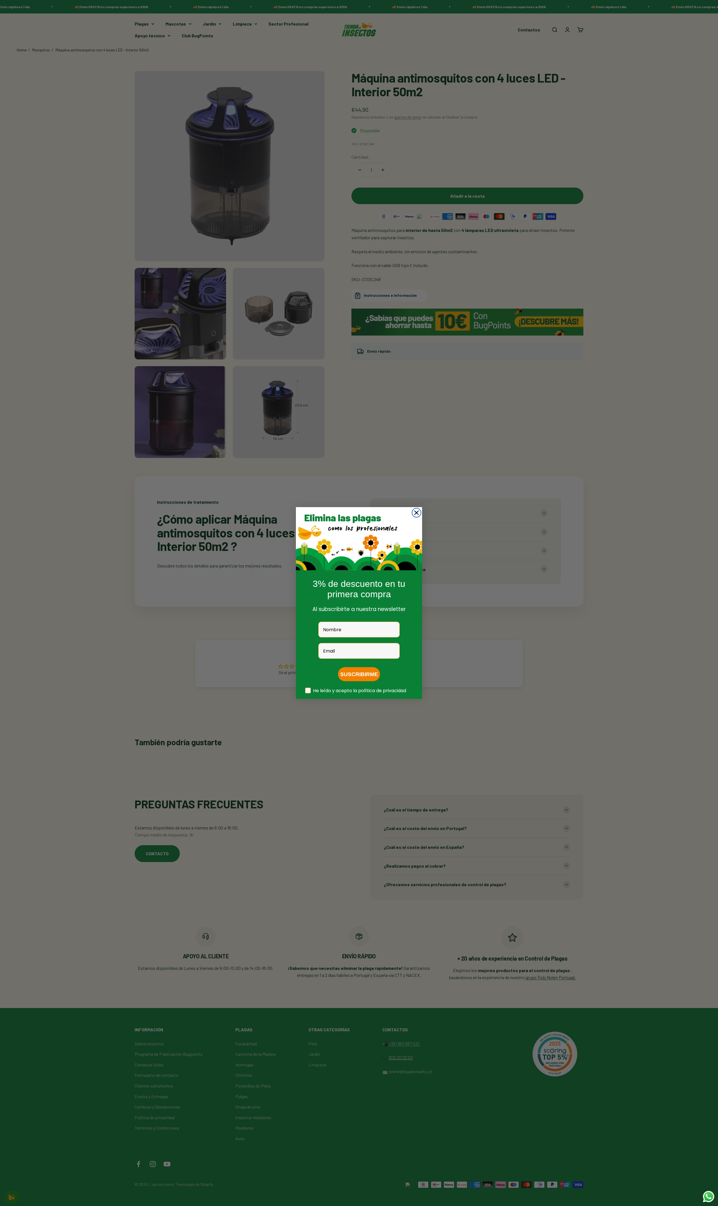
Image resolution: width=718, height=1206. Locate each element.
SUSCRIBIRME (359, 674)
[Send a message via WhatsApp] (708, 1196)
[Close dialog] (416, 512)
